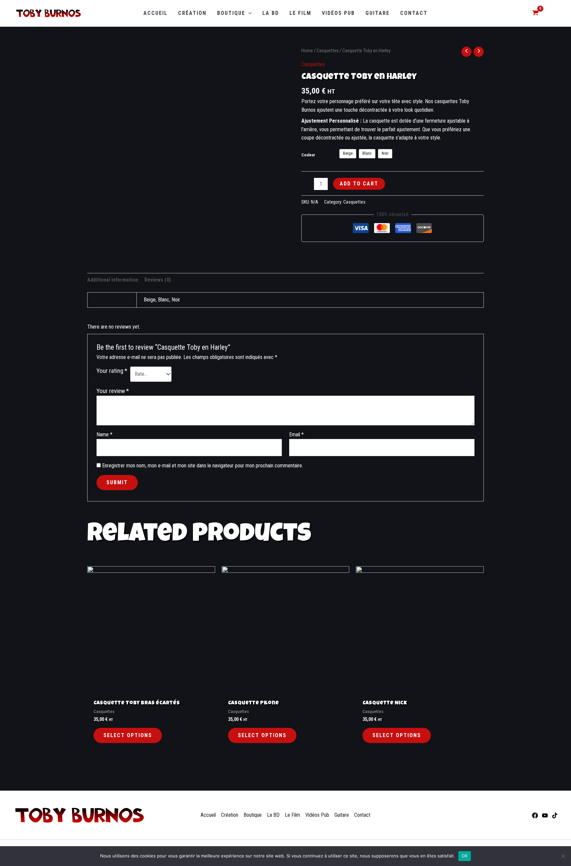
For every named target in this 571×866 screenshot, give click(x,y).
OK (465, 855)
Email (296, 434)
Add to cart (359, 183)
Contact (362, 815)
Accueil (208, 815)
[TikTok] (555, 815)
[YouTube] (545, 815)
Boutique (253, 815)
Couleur (308, 155)
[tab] (112, 280)
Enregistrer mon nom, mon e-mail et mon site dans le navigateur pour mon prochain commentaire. (202, 465)
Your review (112, 391)
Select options (127, 735)
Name (104, 434)
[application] (248, 13)
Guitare (341, 815)
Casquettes (328, 51)
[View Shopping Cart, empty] (535, 13)
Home (307, 51)
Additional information (112, 280)
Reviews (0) (157, 280)
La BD (273, 815)
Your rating (111, 370)
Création (229, 815)
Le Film (292, 815)
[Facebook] (535, 815)
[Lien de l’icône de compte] (552, 13)
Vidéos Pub (317, 815)
